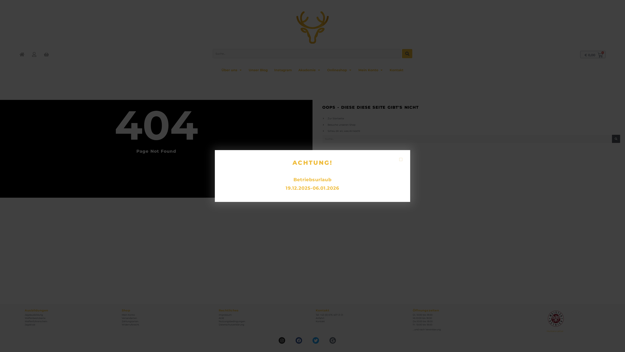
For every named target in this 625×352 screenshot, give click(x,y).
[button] (401, 159)
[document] (312, 176)
